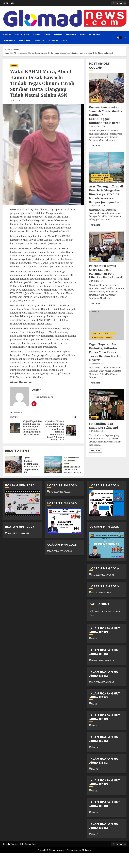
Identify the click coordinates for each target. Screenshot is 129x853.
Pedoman (15, 844)
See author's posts (44, 397)
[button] (124, 37)
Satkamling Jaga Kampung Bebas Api (103, 425)
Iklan (34, 844)
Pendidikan (24, 40)
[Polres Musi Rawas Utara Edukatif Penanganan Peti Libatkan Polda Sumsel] (106, 247)
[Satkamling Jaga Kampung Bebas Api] (106, 404)
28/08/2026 (95, 127)
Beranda (7, 34)
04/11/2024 (16, 101)
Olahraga (53, 40)
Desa (64, 40)
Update (14, 65)
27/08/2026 (95, 281)
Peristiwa (71, 34)
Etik (21, 844)
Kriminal (58, 34)
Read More (95, 146)
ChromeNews (72, 850)
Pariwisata (94, 34)
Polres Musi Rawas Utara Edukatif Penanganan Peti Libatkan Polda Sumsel (105, 271)
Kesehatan (39, 40)
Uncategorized (69, 461)
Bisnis (82, 34)
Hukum (47, 34)
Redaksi (27, 844)
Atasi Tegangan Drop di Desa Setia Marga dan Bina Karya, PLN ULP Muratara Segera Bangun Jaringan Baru (106, 194)
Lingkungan (9, 40)
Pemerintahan (22, 34)
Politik (36, 34)
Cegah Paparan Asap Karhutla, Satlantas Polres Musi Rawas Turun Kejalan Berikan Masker (105, 352)
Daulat (36, 390)
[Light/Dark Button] (119, 37)
